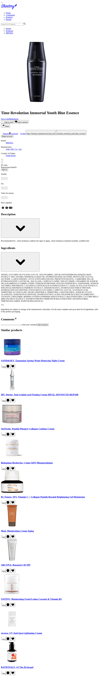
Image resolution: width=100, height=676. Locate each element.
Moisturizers (13, 119)
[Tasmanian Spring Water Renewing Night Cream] (12, 356)
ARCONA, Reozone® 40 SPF (16, 565)
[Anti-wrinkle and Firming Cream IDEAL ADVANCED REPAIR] (12, 390)
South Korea (11, 156)
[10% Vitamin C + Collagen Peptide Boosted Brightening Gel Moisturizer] (12, 492)
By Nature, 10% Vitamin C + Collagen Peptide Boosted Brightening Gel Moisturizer (43, 497)
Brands (8, 19)
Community (10, 15)
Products (9, 17)
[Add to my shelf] (7, 366)
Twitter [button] (23, 134)
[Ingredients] (20, 262)
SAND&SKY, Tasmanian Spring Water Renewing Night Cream (33, 360)
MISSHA (9, 33)
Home (8, 13)
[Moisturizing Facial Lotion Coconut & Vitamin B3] (12, 594)
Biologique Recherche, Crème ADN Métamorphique (27, 463)
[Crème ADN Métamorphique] (12, 458)
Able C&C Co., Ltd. (14, 149)
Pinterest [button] (6, 134)
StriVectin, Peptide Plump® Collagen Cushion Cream (27, 429)
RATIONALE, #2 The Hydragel (17, 667)
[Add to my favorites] (12, 366)
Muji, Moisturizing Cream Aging (17, 531)
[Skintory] (9, 9)
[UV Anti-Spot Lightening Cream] (12, 628)
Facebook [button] (14, 134)
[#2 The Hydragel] (12, 662)
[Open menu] (2, 2)
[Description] (20, 228)
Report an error (7, 136)
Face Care (5, 119)
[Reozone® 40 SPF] (12, 560)
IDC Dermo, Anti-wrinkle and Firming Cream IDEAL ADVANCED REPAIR (39, 394)
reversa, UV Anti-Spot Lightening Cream (21, 633)
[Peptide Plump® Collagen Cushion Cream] (12, 424)
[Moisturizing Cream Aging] (12, 526)
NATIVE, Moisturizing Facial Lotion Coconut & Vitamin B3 (31, 599)
